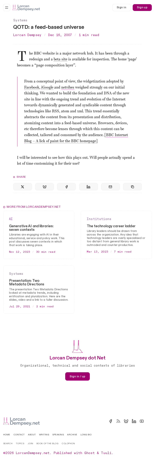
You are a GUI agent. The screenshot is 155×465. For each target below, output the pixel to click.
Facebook (31, 88)
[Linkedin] (134, 421)
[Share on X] (22, 186)
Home (6, 434)
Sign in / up (77, 376)
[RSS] (118, 421)
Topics (20, 443)
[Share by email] (110, 186)
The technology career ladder (111, 226)
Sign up (142, 7)
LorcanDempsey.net (33, 453)
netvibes (67, 88)
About (32, 434)
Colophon (68, 443)
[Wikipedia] (149, 421)
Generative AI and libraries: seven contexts (31, 228)
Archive (72, 434)
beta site (60, 59)
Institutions (99, 219)
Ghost (89, 453)
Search (8, 443)
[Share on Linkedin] (88, 186)
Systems (20, 20)
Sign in (121, 7)
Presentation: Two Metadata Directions (26, 282)
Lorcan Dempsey (27, 35)
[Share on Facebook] (66, 186)
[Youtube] (142, 421)
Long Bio (86, 434)
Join (30, 443)
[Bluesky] (126, 421)
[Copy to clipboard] (132, 186)
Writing (44, 434)
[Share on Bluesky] (44, 186)
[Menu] (6, 7)
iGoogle (47, 88)
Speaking (58, 434)
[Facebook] (110, 421)
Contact (19, 434)
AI (11, 219)
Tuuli (106, 453)
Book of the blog (47, 443)
